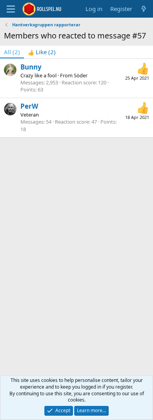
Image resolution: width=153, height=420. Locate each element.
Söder (80, 75)
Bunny (31, 66)
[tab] (42, 52)
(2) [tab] (12, 52)
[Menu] (11, 9)
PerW (29, 106)
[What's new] (143, 9)
